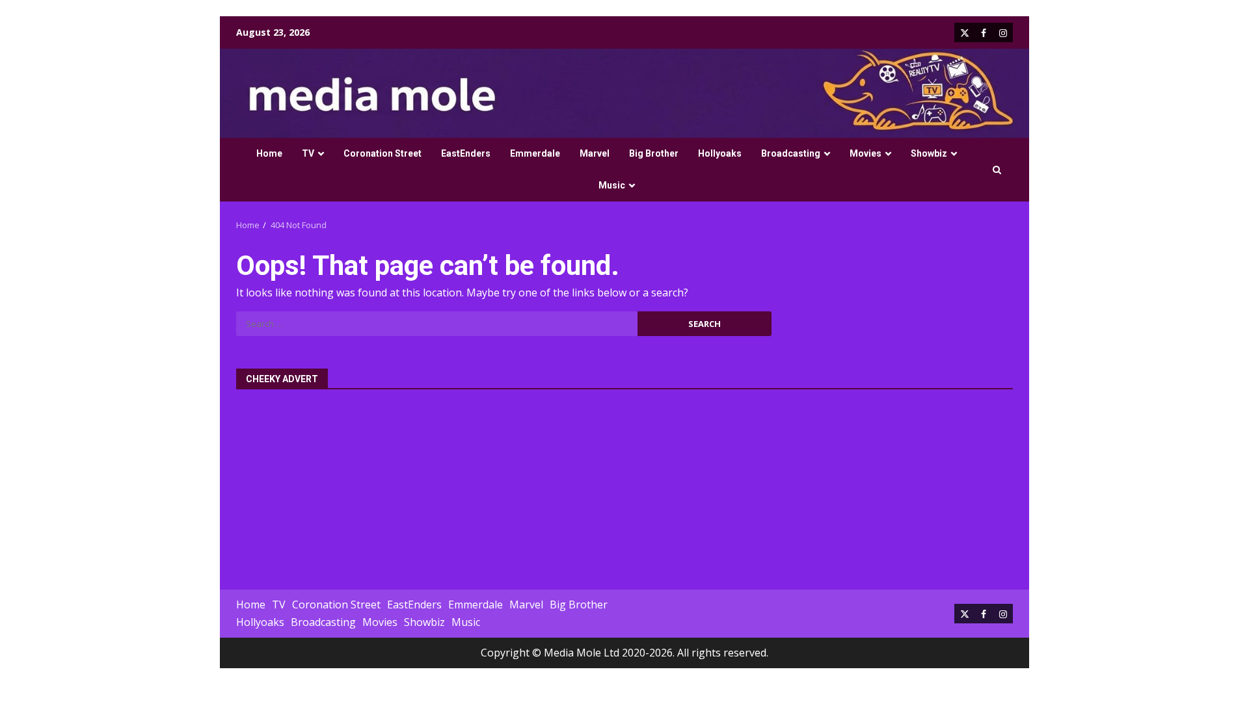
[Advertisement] (624, 482)
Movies (865, 153)
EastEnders (465, 153)
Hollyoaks (720, 153)
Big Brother (653, 153)
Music (611, 185)
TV (308, 153)
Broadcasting (790, 153)
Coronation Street (382, 153)
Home (269, 153)
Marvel (595, 153)
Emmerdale (535, 153)
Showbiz (929, 153)
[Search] (997, 170)
